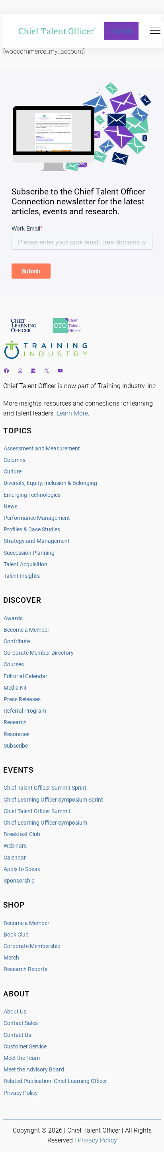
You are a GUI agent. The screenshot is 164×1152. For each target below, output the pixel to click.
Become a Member (26, 630)
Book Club (16, 934)
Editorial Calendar (25, 676)
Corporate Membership (32, 946)
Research (15, 722)
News (11, 506)
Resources (16, 734)
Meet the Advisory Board (34, 1069)
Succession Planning (29, 553)
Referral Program (25, 711)
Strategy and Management (37, 541)
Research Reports (25, 969)
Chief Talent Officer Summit (37, 811)
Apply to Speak (22, 869)
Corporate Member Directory (39, 653)
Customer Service (25, 1046)
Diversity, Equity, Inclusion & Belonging (50, 483)
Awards (13, 618)
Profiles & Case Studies (32, 529)
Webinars (15, 845)
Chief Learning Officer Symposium (45, 822)
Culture (12, 471)
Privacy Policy (21, 1093)
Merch (11, 957)
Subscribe (16, 745)
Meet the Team (22, 1058)
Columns (14, 460)
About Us (15, 1011)
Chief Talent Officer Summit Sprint (45, 788)
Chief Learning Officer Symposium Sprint (53, 799)
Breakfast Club (22, 834)
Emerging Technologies (32, 495)
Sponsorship (19, 880)
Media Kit (15, 688)
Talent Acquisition (25, 564)
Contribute (17, 641)
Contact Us (17, 1035)
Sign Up (121, 31)
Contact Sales (21, 1023)
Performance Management (37, 518)
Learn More (72, 413)
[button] (155, 30)
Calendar (15, 857)
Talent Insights (22, 576)
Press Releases (22, 699)
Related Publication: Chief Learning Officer (55, 1081)
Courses (14, 664)
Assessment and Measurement (42, 448)
